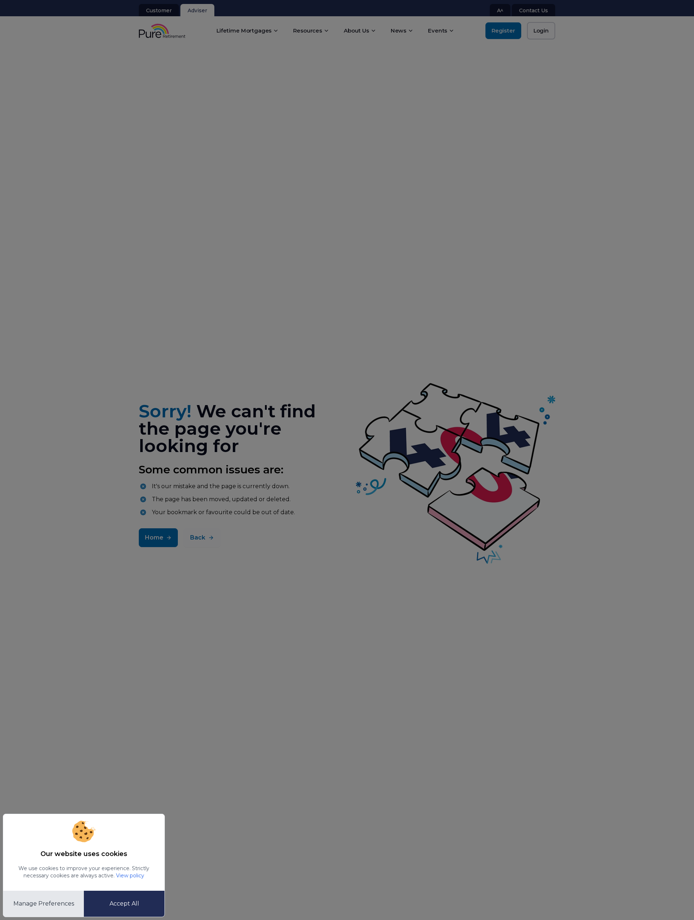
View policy (130, 875)
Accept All (124, 903)
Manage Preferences (43, 903)
